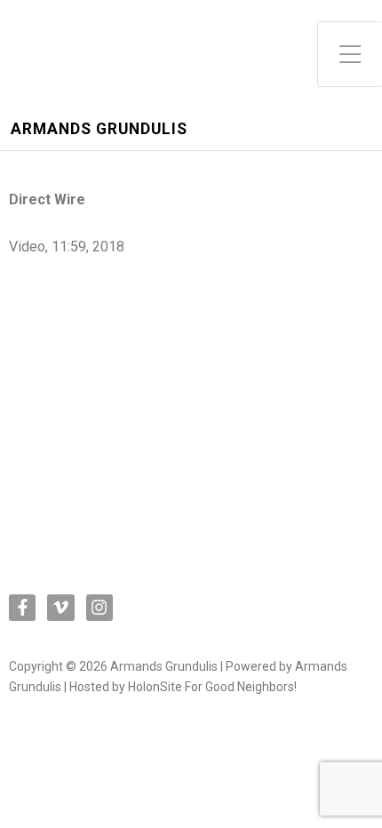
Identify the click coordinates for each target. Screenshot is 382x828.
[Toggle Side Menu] (350, 54)
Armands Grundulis (99, 129)
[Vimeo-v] (60, 607)
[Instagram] (99, 607)
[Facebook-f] (22, 607)
